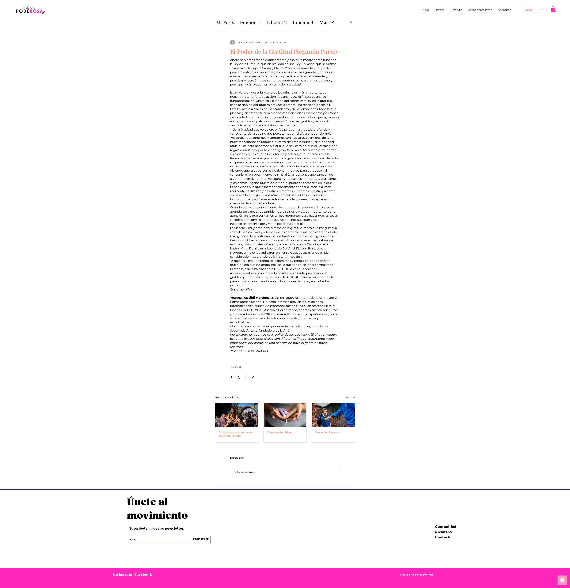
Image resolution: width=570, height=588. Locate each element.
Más (323, 22)
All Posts (224, 22)
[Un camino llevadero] (333, 415)
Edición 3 (303, 22)
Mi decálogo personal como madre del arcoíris (235, 434)
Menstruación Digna (279, 432)
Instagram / (123, 574)
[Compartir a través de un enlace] (253, 377)
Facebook (143, 574)
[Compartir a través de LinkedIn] (246, 377)
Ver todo (350, 397)
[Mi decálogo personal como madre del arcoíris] (236, 415)
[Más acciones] (338, 42)
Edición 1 (250, 22)
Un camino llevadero (327, 432)
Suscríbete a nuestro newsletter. (157, 528)
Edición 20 (236, 367)
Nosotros (443, 532)
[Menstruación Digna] (285, 415)
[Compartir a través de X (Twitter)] (238, 377)
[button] (553, 9)
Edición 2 (276, 22)
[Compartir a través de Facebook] (231, 377)
